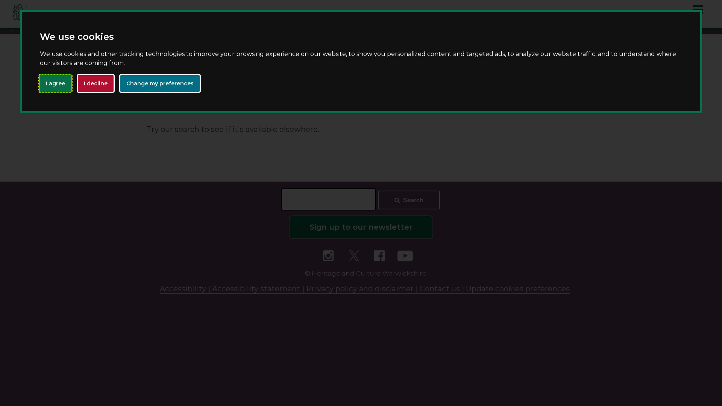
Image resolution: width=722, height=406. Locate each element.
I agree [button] (55, 83)
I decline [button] (96, 83)
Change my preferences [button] (160, 83)
